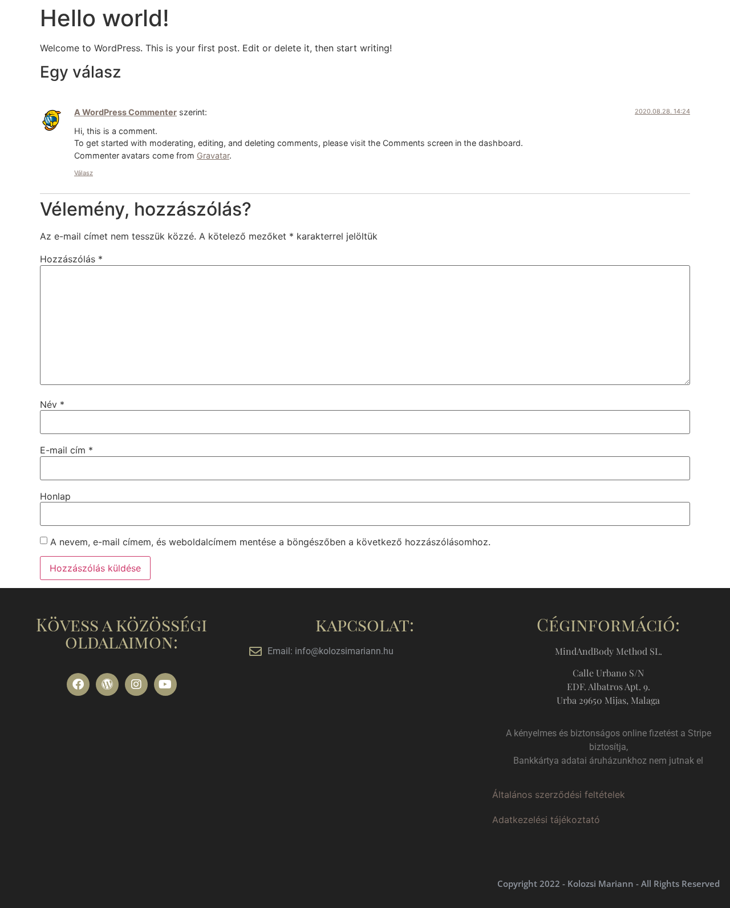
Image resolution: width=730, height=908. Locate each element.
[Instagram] (136, 684)
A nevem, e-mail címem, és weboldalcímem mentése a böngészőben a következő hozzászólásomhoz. (270, 541)
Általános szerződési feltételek (558, 794)
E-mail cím (66, 450)
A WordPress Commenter (125, 112)
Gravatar (213, 155)
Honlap (55, 496)
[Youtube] (165, 684)
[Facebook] (78, 684)
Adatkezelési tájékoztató (546, 819)
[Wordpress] (107, 684)
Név (52, 404)
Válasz (83, 173)
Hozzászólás (71, 259)
